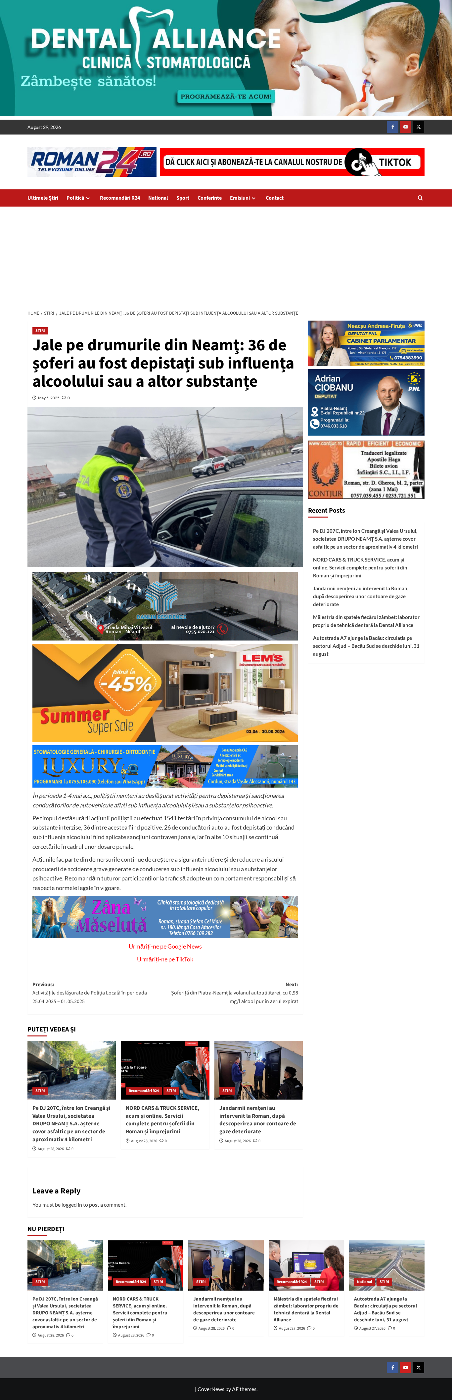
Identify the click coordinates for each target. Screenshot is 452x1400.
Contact (275, 198)
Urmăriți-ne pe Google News (165, 946)
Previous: (89, 993)
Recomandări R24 (120, 198)
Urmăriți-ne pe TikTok (165, 959)
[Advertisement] (226, 256)
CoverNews (211, 1389)
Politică (75, 198)
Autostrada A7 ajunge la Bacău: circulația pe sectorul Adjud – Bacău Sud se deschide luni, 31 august (366, 646)
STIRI (40, 330)
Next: (234, 993)
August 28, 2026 (51, 1149)
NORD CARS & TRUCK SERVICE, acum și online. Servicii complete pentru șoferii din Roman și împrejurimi (162, 1120)
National (158, 198)
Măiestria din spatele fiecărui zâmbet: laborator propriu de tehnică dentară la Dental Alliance (366, 621)
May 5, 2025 (49, 397)
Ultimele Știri (42, 198)
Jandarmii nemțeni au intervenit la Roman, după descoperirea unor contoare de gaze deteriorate (257, 1120)
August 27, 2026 (292, 1328)
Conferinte (210, 198)
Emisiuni (240, 198)
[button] (420, 198)
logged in (72, 1204)
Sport (182, 198)
